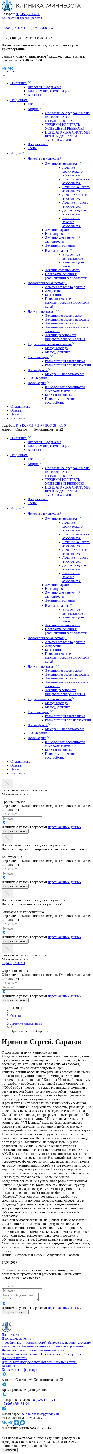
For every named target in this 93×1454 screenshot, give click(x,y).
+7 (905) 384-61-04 (39, 28)
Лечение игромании (68, 1346)
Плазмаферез (51, 1354)
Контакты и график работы (22, 18)
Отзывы (16, 1015)
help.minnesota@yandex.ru (40, 1414)
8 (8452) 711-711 (28, 14)
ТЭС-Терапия (71, 1354)
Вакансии (9, 1366)
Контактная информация (20, 1370)
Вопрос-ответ (30, 1362)
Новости (47, 1362)
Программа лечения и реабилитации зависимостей (25, 1340)
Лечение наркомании (26, 1023)
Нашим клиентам (14, 1358)
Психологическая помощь (21, 1354)
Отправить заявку (15, 831)
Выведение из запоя (63, 1342)
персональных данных (64, 827)
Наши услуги (11, 1334)
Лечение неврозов (51, 1350)
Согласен (9, 1450)
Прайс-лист (11, 1362)
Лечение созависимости (20, 1350)
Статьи (72, 1362)
